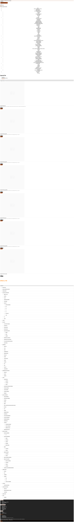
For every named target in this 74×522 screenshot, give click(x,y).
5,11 (6, 434)
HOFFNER (5, 497)
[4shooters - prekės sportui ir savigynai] (4, 3)
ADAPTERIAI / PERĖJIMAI (38, 45)
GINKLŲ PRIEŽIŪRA (6, 396)
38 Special (38, 29)
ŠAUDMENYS (4, 344)
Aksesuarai (38, 69)
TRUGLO (3, 320)
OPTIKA (3, 377)
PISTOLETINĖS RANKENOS (7, 415)
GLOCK (38, 13)
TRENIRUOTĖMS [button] (38, 63)
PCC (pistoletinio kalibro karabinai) (38, 23)
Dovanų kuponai (4, 508)
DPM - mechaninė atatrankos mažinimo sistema (38, 48)
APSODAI (38, 46)
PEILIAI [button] (38, 72)
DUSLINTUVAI (38, 9)
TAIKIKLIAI (5, 422)
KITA (38, 64)
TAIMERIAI (38, 65)
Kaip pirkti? (3, 503)
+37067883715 (2, 0)
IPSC (6, 479)
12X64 (38, 27)
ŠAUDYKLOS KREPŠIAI (38, 58)
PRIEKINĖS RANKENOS (38, 54)
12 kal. (38, 26)
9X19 (38, 33)
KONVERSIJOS (38, 52)
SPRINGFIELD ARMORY (6, 299)
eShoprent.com (11, 519)
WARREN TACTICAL (8, 427)
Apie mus (3, 501)
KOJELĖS (38, 50)
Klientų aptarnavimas (3, 504)
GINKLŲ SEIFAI (38, 71)
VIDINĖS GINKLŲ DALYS (38, 56)
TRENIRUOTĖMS (4, 469)
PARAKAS (38, 38)
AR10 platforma (39, 19)
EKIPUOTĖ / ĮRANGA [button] (37, 57)
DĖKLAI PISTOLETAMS (38, 61)
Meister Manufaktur (8, 304)
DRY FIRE (5, 471)
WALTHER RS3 (38, 24)
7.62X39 (39, 31)
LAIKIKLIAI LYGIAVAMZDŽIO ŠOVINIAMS (38, 62)
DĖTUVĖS (38, 49)
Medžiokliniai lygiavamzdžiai (38, 22)
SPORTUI (7, 450)
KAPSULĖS (38, 36)
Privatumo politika (4, 502)
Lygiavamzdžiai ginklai (38, 21)
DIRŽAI (38, 47)
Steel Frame (7, 313)
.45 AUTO (38, 34)
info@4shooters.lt (6, 0)
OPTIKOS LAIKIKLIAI (38, 41)
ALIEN (38, 16)
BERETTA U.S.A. (39, 11)
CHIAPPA (38, 12)
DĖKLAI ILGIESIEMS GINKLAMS (7, 457)
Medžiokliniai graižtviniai (7, 337)
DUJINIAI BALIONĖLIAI (38, 67)
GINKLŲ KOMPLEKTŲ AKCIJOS (38, 8)
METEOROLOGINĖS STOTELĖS (7, 490)
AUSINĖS (7, 441)
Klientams (3, 512)
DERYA (6, 334)
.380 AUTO (38, 25)
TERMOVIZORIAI (38, 10)
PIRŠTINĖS (7, 443)
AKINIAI (6, 438)
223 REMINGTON (6, 351)
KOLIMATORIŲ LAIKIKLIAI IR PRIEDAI (38, 40)
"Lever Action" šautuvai (38, 18)
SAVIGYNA (3, 483)
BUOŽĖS (5, 401)
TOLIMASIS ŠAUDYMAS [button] (38, 68)
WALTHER (38, 15)
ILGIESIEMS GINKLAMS (8, 424)
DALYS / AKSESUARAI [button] (37, 44)
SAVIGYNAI (7, 448)
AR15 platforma (39, 20)
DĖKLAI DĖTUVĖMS (38, 60)
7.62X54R (38, 32)
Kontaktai (10, 0)
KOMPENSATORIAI (38, 51)
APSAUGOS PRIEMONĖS (7, 436)
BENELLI (6, 332)
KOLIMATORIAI (38, 39)
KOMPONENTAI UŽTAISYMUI (5, 370)
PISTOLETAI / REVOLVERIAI (5, 292)
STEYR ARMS (38, 14)
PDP (6, 306)
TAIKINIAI (38, 66)
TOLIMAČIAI (38, 70)
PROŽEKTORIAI (38, 55)
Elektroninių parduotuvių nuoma (4, 519)
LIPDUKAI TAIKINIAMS (8, 481)
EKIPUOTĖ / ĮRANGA (4, 431)
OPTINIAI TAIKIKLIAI (38, 42)
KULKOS (39, 37)
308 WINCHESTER (38, 28)
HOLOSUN (7, 382)
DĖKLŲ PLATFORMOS (8, 460)
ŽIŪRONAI (38, 43)
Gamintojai (3, 507)
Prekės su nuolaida (4, 506)
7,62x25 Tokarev (38, 30)
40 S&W (5, 356)
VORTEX (6, 384)
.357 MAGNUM (38, 35)
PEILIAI (3, 495)
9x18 (4, 363)
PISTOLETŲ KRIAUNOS (38, 53)
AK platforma (5, 325)
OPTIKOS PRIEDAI (6, 389)
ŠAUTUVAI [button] (37, 17)
